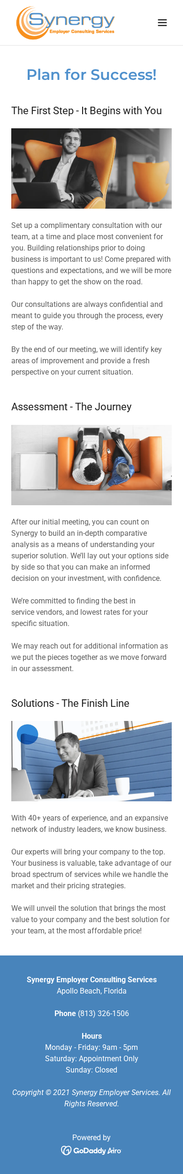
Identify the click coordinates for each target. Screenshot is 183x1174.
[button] (162, 22)
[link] (65, 22)
